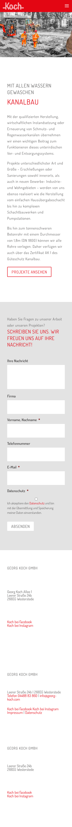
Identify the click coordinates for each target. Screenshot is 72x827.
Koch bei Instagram (20, 625)
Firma (11, 396)
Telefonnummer (18, 443)
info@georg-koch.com (22, 612)
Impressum (15, 635)
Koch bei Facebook (19, 622)
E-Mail (13, 467)
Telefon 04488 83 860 (22, 608)
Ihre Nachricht (17, 361)
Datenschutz (18, 491)
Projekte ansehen (29, 271)
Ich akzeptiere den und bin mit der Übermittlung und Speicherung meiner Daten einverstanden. (30, 508)
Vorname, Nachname (23, 420)
